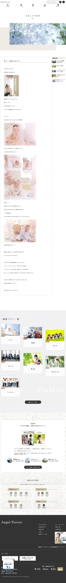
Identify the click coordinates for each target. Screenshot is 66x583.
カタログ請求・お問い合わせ (33, 467)
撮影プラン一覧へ (33, 402)
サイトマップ (62, 547)
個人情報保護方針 (54, 547)
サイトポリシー (46, 547)
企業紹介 (40, 547)
